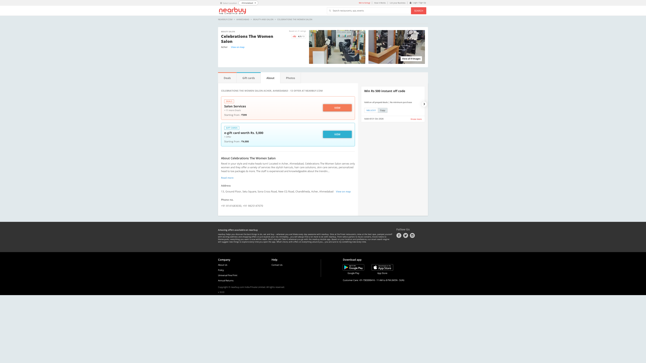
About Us (222, 264)
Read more (227, 177)
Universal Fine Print (227, 275)
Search (418, 10)
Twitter (405, 235)
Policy (221, 270)
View (337, 107)
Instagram (412, 235)
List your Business (397, 3)
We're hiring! (364, 3)
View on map (237, 47)
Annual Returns (226, 280)
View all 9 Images (411, 58)
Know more (416, 119)
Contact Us (277, 264)
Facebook (398, 235)
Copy (382, 110)
